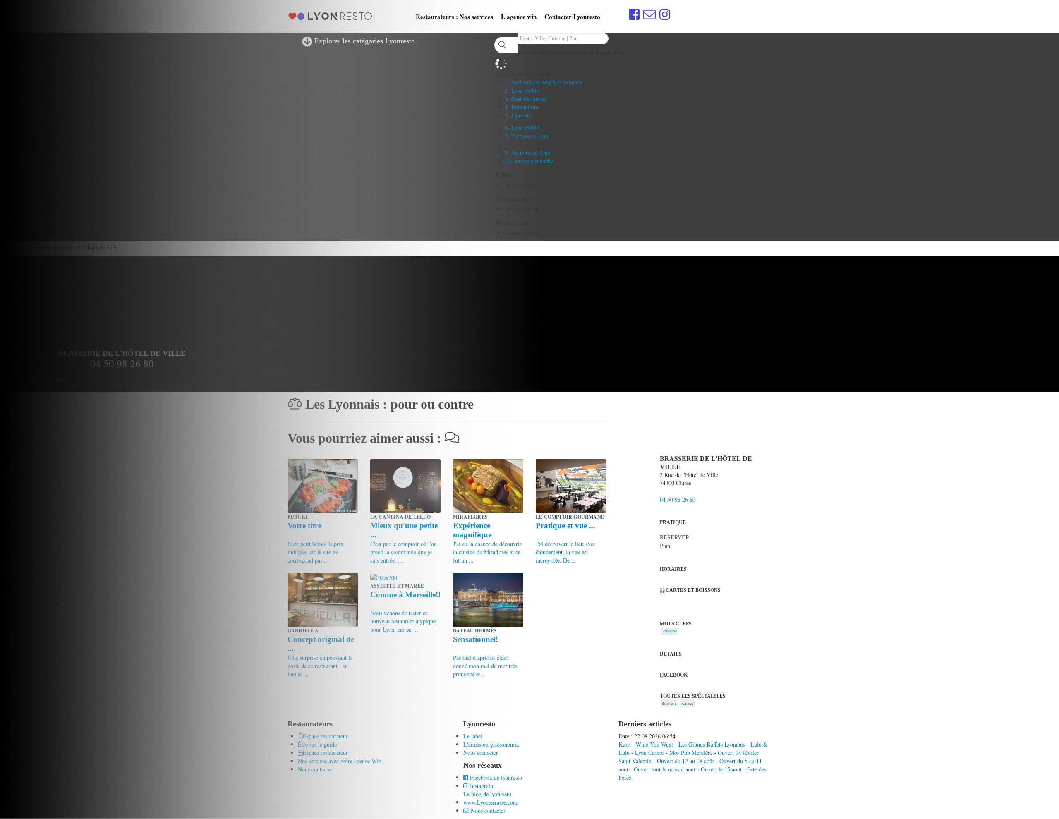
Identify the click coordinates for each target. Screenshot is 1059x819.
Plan (665, 546)
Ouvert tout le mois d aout (664, 769)
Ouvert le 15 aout (721, 769)
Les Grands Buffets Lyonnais (711, 744)
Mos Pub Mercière (690, 753)
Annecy (687, 703)
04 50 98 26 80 (677, 499)
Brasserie (669, 631)
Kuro (624, 744)
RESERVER (674, 537)
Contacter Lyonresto (572, 16)
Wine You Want (654, 744)
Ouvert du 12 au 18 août (685, 761)
